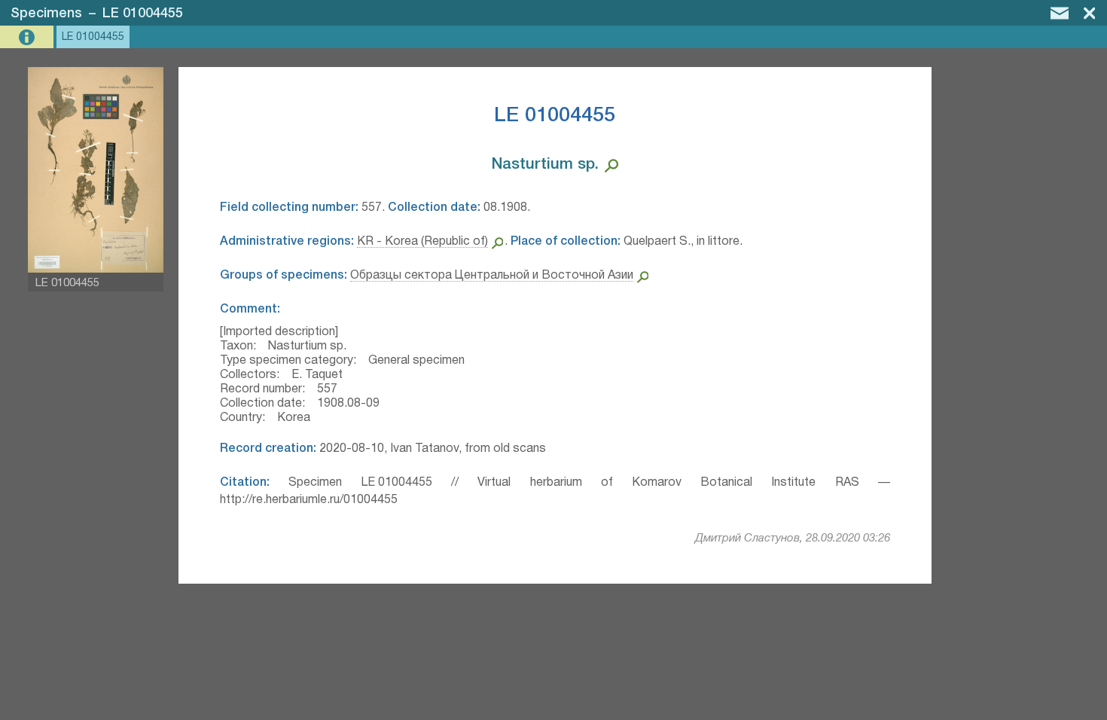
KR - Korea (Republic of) (422, 241)
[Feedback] (1059, 13)
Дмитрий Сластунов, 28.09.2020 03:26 (792, 538)
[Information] (28, 37)
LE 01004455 (142, 14)
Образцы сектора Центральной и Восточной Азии (491, 275)
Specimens (46, 14)
